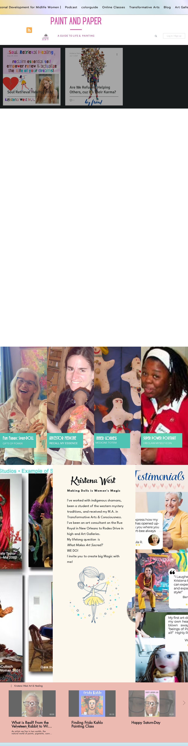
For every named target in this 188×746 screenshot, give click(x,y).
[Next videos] (184, 703)
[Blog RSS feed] (29, 30)
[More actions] (55, 54)
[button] (156, 36)
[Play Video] (32, 703)
